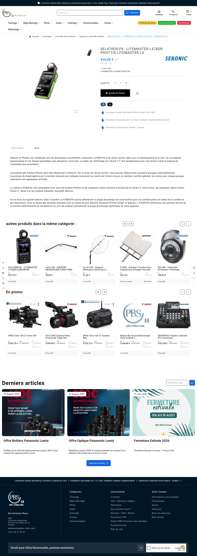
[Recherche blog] (192, 383)
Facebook (103, 104)
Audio (73, 509)
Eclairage (74, 513)
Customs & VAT (119, 517)
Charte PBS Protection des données (129, 521)
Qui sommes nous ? (121, 509)
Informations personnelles (165, 497)
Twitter (110, 104)
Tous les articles (97, 463)
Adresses (156, 509)
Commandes (158, 501)
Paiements (116, 505)
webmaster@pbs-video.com (21, 528)
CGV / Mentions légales (123, 501)
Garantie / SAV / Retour (123, 513)
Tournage (74, 497)
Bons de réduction (161, 513)
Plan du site (117, 529)
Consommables (78, 521)
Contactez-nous (119, 525)
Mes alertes (158, 517)
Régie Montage (77, 501)
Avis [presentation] (37, 148)
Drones (73, 517)
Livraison (115, 497)
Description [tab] (18, 148)
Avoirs (155, 505)
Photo (73, 505)
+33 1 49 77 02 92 (16, 532)
